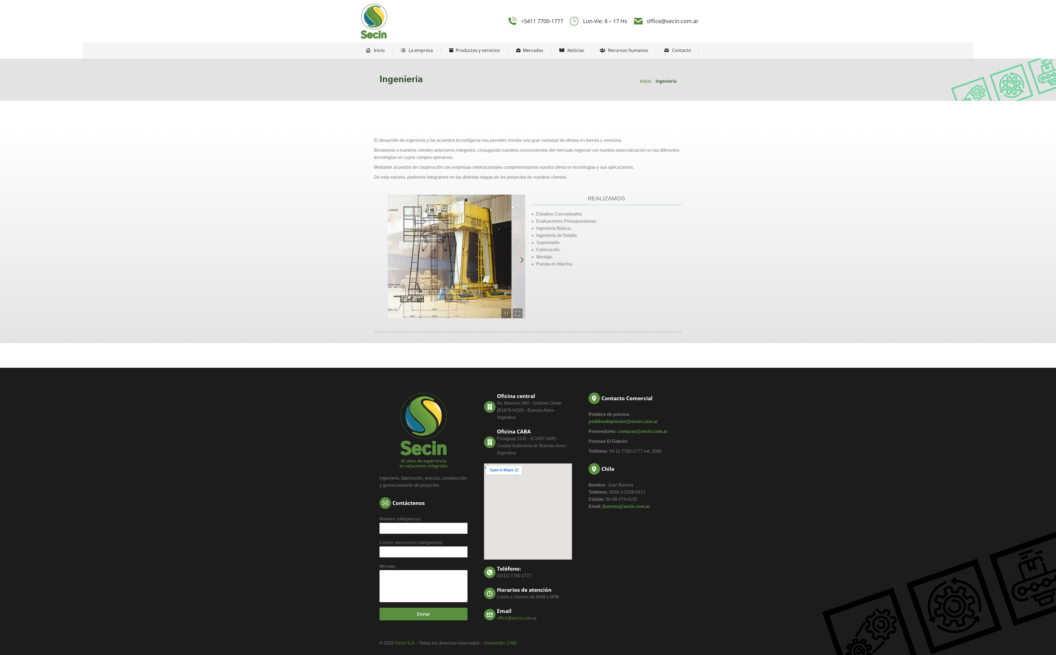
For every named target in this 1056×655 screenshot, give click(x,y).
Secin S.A (404, 643)
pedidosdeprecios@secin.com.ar (623, 421)
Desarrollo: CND (500, 643)
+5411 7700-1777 (542, 21)
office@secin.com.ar (672, 21)
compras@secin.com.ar (642, 431)
